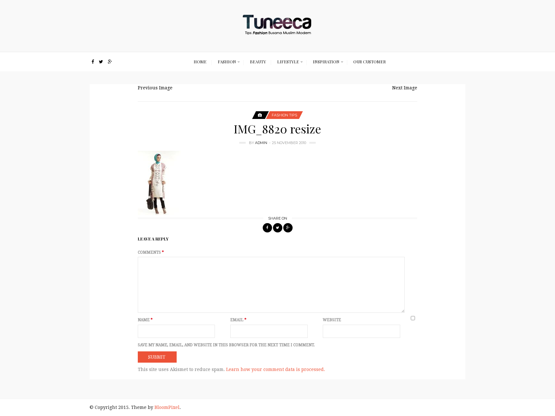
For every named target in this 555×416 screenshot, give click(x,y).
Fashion (227, 61)
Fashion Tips (284, 115)
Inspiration (326, 61)
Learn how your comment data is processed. (275, 369)
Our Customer (369, 61)
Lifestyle (288, 61)
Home (200, 61)
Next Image (404, 87)
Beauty (258, 61)
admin (261, 142)
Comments (151, 252)
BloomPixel (167, 407)
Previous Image (155, 87)
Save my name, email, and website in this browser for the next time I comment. (226, 345)
